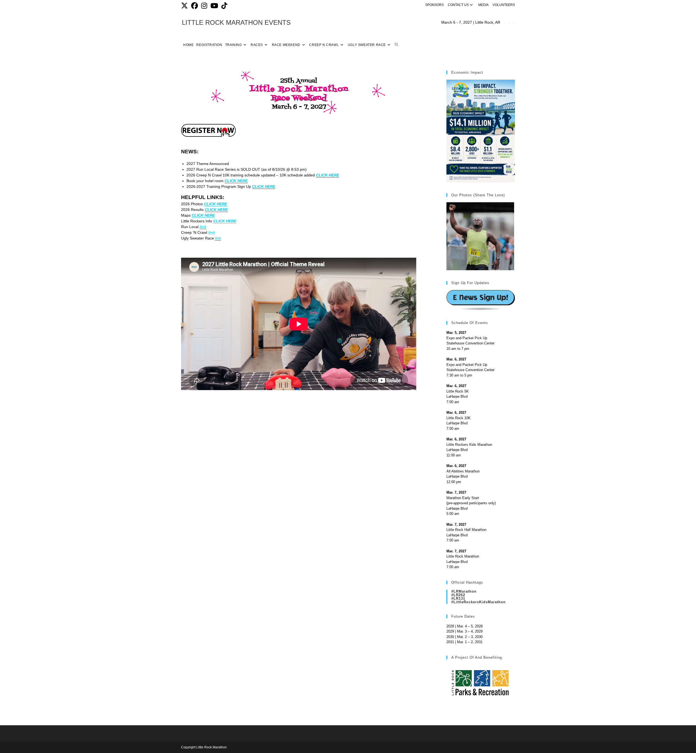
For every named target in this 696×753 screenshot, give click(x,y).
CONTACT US (458, 5)
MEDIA (483, 5)
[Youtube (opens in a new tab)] (214, 5)
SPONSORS (434, 5)
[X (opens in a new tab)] (185, 5)
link (211, 232)
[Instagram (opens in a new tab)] (204, 5)
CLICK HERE (215, 204)
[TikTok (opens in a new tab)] (224, 5)
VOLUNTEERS (504, 5)
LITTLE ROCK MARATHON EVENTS (236, 22)
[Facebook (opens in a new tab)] (194, 5)
